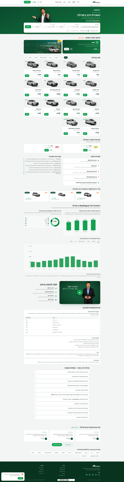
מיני (61, 57)
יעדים (74, 2)
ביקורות (63, 473)
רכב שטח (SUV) (43, 57)
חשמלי (30, 57)
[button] (97, 27)
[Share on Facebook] (99, 475)
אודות (64, 2)
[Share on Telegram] (86, 475)
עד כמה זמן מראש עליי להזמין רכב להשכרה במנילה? (62, 372)
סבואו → (62, 452)
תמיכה (69, 2)
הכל (66, 57)
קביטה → (39, 452)
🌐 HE (34, 2)
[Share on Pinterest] (93, 475)
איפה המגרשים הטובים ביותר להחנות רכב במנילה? (62, 408)
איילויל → (69, 452)
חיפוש (28, 26)
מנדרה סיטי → (83, 456)
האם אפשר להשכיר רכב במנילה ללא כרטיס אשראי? (62, 385)
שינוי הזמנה (41, 473)
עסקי (51, 57)
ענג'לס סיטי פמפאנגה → (94, 456)
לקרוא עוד (12, 475)
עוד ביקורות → (67, 444)
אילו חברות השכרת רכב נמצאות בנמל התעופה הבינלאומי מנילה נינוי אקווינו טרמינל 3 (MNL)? (62, 395)
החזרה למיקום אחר (94, 30)
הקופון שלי (41, 469)
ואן (25, 57)
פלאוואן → (56, 452)
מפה (71, 49)
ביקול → (32, 452)
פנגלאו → (97, 452)
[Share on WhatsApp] (89, 475)
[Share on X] (96, 475)
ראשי (78, 2)
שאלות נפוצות (58, 2)
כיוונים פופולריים (62, 475)
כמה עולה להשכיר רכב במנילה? (62, 390)
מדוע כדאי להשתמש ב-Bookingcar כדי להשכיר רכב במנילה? (62, 399)
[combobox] (88, 27)
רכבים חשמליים (49, 45)
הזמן (85, 75)
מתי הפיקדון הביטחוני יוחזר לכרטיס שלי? (62, 376)
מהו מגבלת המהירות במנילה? (62, 417)
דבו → (91, 452)
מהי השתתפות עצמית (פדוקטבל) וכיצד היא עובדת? (62, 381)
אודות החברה (62, 467)
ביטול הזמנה (41, 471)
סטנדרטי (56, 57)
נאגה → (85, 452)
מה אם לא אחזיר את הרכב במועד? (62, 404)
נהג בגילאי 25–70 (83, 30)
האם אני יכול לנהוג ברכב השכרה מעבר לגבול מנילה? (62, 413)
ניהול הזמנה (27, 2)
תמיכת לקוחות (62, 469)
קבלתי (20, 478)
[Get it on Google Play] (38, 2)
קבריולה (36, 57)
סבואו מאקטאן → (77, 452)
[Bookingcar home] (96, 2)
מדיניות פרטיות (89, 479)
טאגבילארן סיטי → (47, 452)
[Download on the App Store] (41, 2)
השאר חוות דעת (57, 444)
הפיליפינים (95, 6)
